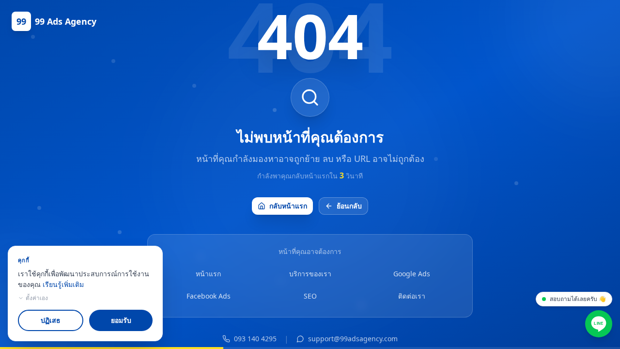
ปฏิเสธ (51, 320)
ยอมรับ (121, 320)
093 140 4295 (255, 338)
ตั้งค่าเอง (37, 298)
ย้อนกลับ (349, 205)
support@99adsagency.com (353, 338)
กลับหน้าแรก (288, 205)
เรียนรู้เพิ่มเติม (63, 284)
